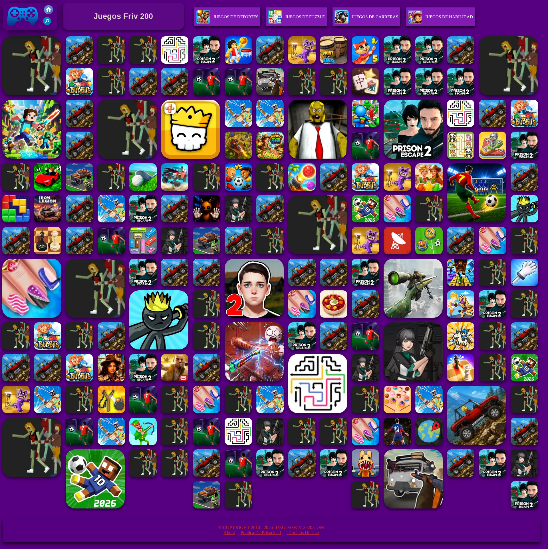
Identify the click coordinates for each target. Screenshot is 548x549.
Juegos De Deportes (235, 17)
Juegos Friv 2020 (21, 31)
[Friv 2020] (48, 12)
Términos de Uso (303, 532)
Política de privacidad (261, 532)
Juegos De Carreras (375, 17)
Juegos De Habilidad (449, 17)
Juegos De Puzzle (305, 17)
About (229, 532)
